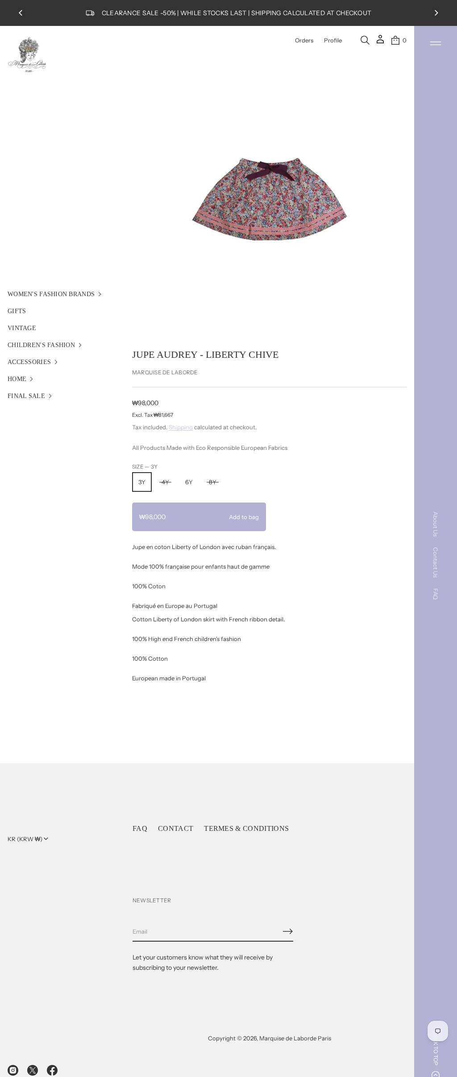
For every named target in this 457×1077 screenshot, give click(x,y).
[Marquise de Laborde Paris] (27, 55)
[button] (365, 40)
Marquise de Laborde (165, 372)
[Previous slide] (20, 13)
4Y (165, 482)
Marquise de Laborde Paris (295, 1038)
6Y (189, 482)
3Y (141, 482)
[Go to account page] (380, 42)
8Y (212, 482)
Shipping (181, 427)
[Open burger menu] (435, 43)
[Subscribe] (288, 931)
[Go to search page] (365, 40)
